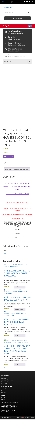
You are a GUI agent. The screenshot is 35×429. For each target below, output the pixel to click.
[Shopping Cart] (29, 2)
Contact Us (4, 389)
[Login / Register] (24, 2)
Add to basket (8, 157)
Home (4, 55)
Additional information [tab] (21, 169)
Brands (3, 398)
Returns (3, 391)
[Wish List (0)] (27, 2)
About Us (3, 378)
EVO (5, 253)
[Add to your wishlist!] (5, 289)
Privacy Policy (5, 382)
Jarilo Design (30, 417)
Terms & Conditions (6, 384)
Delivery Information (7, 380)
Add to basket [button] (19, 287)
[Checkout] (32, 2)
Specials (3, 399)
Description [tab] (8, 169)
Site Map (3, 392)
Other (8, 55)
